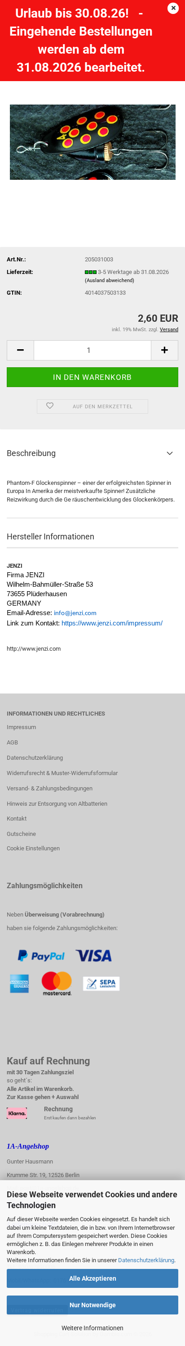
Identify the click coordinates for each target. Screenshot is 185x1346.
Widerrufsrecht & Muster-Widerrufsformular (62, 773)
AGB (12, 742)
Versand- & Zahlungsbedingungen (49, 788)
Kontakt (16, 818)
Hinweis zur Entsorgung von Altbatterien (57, 803)
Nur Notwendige (93, 1305)
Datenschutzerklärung (146, 1260)
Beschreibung (31, 453)
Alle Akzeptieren (92, 1278)
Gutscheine (21, 833)
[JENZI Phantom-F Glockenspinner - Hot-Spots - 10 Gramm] (93, 129)
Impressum (21, 727)
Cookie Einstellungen (33, 848)
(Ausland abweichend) (109, 280)
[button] (20, 350)
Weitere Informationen (92, 1328)
